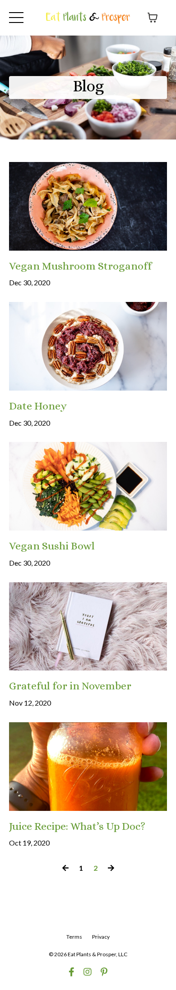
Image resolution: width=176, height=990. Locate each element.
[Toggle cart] (152, 17)
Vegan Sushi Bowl (52, 546)
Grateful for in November (70, 686)
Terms (74, 936)
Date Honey (38, 406)
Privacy (101, 936)
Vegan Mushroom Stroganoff (80, 266)
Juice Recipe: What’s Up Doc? (77, 826)
